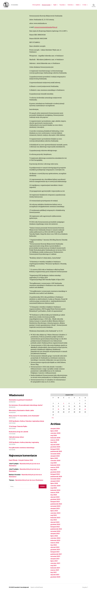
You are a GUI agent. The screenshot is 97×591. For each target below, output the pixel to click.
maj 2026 (53, 435)
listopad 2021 (55, 552)
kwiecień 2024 (55, 490)
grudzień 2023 (55, 499)
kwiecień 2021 (55, 568)
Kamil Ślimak (13, 460)
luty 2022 (53, 545)
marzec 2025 (54, 467)
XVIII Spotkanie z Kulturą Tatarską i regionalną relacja (26, 421)
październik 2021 (56, 554)
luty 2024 (53, 495)
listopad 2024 (55, 474)
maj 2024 (53, 488)
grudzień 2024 (55, 472)
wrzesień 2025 (55, 454)
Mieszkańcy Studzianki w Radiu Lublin (21, 410)
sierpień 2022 (55, 533)
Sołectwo (70, 4)
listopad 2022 (55, 527)
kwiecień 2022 (55, 540)
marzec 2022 (54, 543)
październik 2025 (56, 451)
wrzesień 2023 (55, 506)
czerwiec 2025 (55, 460)
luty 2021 (53, 572)
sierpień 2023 (55, 508)
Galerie (78, 4)
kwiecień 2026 (55, 438)
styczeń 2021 (54, 574)
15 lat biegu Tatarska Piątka (18, 426)
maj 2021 (53, 565)
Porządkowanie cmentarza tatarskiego (21, 447)
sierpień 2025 (55, 456)
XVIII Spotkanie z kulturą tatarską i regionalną (24, 442)
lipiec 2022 (54, 536)
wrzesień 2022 (55, 531)
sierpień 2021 (55, 559)
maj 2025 (53, 463)
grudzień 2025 (55, 447)
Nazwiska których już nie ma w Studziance (29, 480)
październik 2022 (56, 529)
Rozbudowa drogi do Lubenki (18, 432)
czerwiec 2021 (55, 563)
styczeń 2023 (54, 522)
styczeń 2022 (54, 547)
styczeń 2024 (54, 497)
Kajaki (54, 4)
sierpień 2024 (55, 481)
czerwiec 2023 (55, 513)
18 (58, 409)
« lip (52, 417)
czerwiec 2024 (55, 485)
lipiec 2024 (54, 483)
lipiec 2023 (54, 511)
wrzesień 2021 (55, 556)
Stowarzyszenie (46, 4)
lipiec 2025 (54, 458)
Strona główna (36, 4)
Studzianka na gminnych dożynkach (20, 400)
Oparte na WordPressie (36, 587)
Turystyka (62, 4)
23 (85, 409)
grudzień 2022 (55, 524)
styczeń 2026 (54, 444)
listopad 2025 (55, 449)
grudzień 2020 (55, 577)
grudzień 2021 (55, 549)
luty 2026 (53, 442)
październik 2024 (56, 476)
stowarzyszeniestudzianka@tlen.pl (45, 27)
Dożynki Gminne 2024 (26, 460)
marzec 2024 (54, 492)
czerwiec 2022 (55, 538)
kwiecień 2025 (55, 465)
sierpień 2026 (55, 428)
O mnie (84, 4)
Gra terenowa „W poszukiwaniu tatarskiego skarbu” (26, 405)
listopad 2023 (55, 501)
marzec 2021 (54, 570)
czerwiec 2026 (55, 433)
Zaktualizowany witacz (16, 437)
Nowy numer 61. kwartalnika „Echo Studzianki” (24, 416)
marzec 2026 (54, 440)
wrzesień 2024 (55, 479)
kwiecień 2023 (55, 517)
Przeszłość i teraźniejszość (21, 587)
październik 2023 (56, 504)
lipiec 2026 (54, 431)
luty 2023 (53, 520)
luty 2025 (53, 469)
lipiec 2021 (54, 561)
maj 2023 (53, 515)
